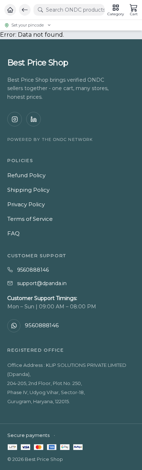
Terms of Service (30, 218)
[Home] (10, 10)
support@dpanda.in (42, 283)
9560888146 (33, 270)
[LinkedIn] (33, 119)
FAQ (13, 233)
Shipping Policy (28, 189)
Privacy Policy (26, 204)
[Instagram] (14, 119)
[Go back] (25, 10)
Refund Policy (26, 175)
